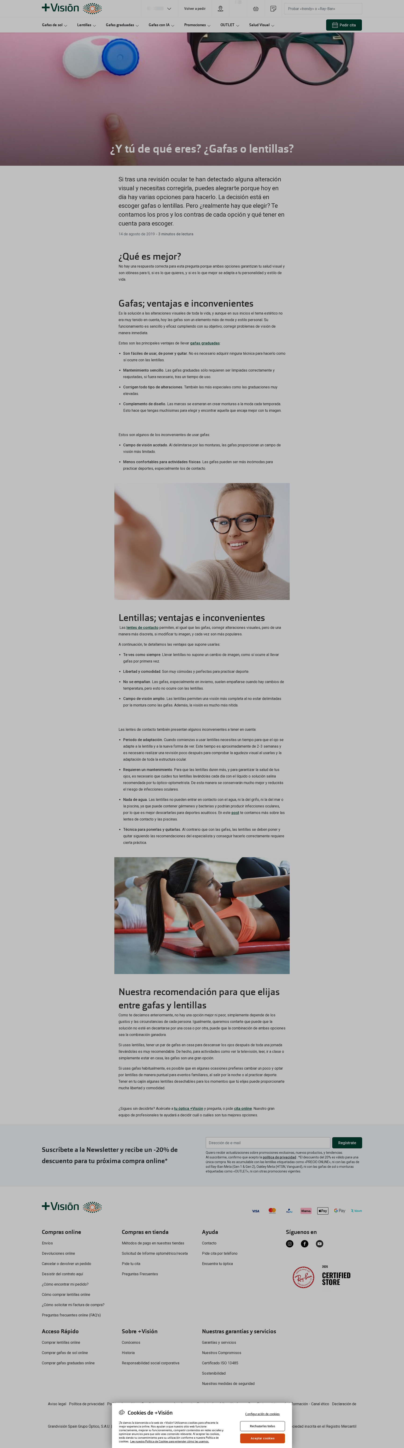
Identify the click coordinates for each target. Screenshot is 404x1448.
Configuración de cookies (262, 1414)
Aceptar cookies (263, 1438)
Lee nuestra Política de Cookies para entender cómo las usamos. (169, 1441)
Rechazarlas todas (262, 1426)
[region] (202, 1425)
